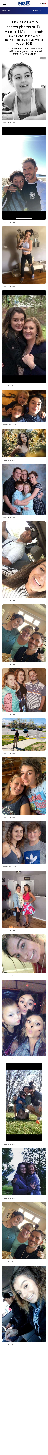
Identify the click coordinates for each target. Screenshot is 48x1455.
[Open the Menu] (4, 4)
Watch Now (41, 4)
